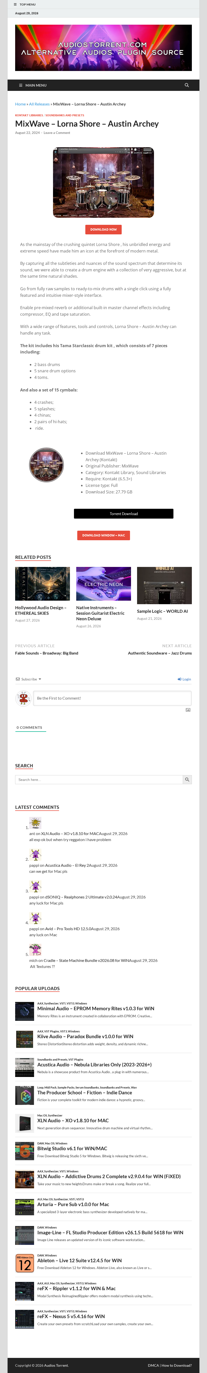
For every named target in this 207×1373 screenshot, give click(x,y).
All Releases (39, 103)
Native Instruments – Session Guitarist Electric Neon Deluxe (100, 613)
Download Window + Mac (103, 535)
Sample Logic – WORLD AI (162, 611)
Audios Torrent (56, 1365)
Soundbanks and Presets (64, 115)
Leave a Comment (57, 133)
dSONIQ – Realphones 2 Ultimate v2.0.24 (81, 896)
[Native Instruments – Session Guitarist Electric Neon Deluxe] (103, 585)
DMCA (153, 1365)
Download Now (103, 229)
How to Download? (177, 1365)
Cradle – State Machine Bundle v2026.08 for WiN (86, 960)
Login (186, 679)
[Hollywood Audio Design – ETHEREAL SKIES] (42, 585)
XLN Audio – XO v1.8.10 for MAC (70, 833)
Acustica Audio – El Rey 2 (67, 865)
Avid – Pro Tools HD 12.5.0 (68, 928)
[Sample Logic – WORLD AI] (164, 587)
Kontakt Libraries (29, 115)
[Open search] (187, 85)
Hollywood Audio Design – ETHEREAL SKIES (41, 610)
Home (20, 103)
